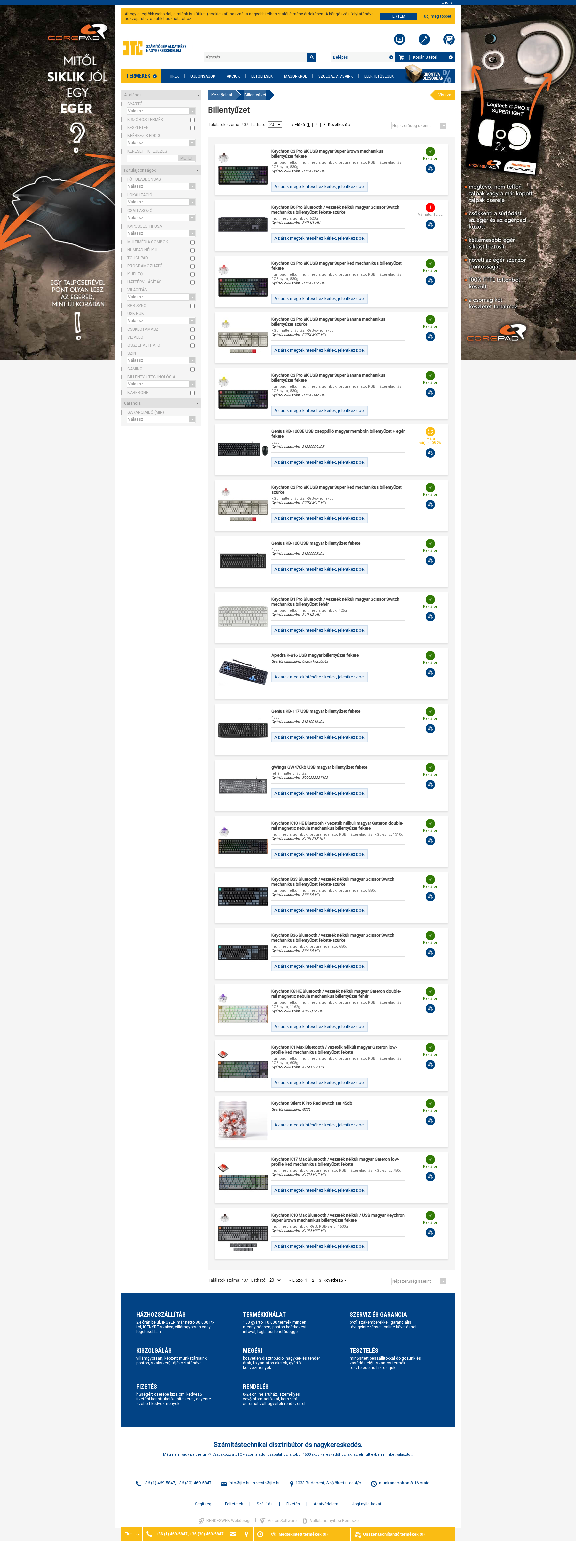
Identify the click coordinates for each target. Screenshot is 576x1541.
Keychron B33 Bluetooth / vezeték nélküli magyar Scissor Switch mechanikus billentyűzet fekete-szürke (332, 882)
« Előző (299, 124)
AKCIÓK (233, 76)
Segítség (203, 1504)
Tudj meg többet (436, 16)
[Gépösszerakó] (399, 39)
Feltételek (234, 1504)
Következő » (338, 124)
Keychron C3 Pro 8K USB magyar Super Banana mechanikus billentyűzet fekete (328, 378)
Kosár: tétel (425, 57)
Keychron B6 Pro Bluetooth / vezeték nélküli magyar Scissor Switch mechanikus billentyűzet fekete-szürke (335, 210)
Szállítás (265, 1504)
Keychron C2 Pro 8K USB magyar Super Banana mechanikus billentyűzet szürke (328, 322)
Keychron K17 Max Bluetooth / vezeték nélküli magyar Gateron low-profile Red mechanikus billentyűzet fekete (335, 1162)
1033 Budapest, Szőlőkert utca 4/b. (328, 1482)
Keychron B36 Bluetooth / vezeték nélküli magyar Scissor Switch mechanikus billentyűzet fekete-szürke (332, 938)
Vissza (444, 95)
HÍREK (174, 76)
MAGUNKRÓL (295, 76)
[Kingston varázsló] (449, 39)
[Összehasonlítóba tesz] (430, 168)
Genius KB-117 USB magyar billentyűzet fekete (315, 711)
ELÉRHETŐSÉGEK (379, 76)
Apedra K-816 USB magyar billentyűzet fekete (315, 655)
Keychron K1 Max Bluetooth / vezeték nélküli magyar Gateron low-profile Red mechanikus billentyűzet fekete (334, 1050)
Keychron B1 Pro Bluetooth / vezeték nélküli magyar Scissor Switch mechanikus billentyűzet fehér (335, 602)
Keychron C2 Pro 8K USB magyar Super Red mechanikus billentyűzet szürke (336, 490)
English (448, 2)
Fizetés (293, 1504)
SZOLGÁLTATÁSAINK (335, 76)
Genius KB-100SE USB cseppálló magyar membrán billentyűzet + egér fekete (338, 434)
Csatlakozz (221, 1454)
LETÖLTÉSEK (262, 76)
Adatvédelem (326, 1504)
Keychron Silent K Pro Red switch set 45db (311, 1103)
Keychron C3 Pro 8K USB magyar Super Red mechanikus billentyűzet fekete (336, 266)
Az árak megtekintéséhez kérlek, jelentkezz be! (319, 186)
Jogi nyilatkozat (366, 1504)
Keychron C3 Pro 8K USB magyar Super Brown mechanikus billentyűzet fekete (327, 154)
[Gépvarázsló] (424, 39)
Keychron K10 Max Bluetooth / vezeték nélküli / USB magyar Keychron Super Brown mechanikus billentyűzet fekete (338, 1218)
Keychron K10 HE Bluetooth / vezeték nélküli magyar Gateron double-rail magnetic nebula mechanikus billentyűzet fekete (337, 826)
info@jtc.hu (240, 1482)
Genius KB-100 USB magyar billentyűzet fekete (315, 543)
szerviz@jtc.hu (267, 1482)
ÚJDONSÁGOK (202, 76)
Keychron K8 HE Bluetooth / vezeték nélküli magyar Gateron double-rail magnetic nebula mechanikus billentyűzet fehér (336, 994)
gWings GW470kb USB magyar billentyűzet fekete (319, 767)
